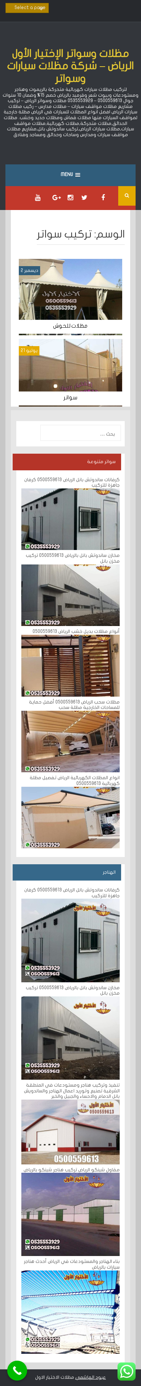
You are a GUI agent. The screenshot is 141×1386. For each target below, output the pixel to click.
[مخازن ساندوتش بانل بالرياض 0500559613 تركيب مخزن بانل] (70, 594)
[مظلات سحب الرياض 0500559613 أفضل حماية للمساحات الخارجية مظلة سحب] (70, 741)
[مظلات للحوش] (70, 296)
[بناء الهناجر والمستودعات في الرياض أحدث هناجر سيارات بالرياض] (70, 1311)
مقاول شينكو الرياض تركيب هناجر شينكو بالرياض (72, 1169)
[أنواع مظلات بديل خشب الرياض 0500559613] (70, 665)
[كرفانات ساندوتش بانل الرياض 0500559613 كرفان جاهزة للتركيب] (70, 518)
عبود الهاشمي (90, 1377)
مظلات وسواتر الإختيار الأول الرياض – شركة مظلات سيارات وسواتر (70, 66)
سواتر (70, 398)
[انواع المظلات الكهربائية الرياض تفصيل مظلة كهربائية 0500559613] (70, 817)
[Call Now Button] (17, 1371)
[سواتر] (70, 372)
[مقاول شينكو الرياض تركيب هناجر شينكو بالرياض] (70, 1214)
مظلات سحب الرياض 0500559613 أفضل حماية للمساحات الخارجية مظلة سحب (74, 705)
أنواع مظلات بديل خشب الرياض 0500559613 (75, 631)
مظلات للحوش (70, 326)
